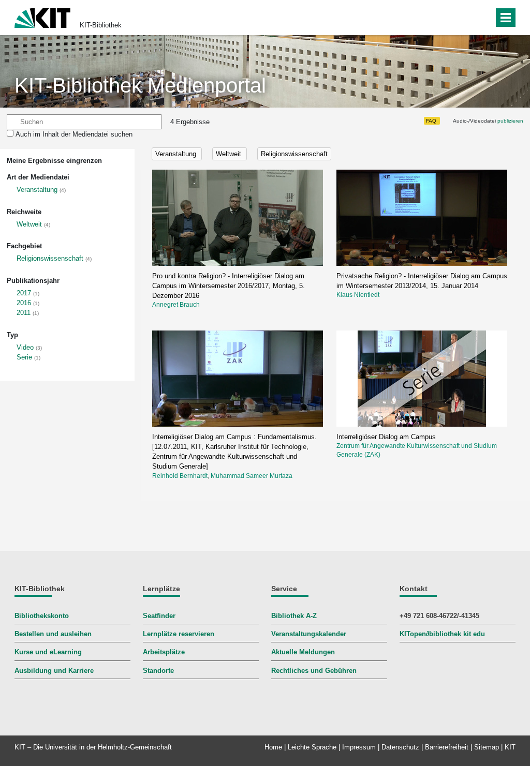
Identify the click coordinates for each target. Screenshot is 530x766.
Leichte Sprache (312, 747)
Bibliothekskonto (41, 616)
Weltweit (29, 224)
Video (25, 347)
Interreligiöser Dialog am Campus (386, 437)
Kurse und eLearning (48, 652)
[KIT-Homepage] (42, 16)
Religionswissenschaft (50, 258)
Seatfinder (159, 616)
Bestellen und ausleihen (53, 634)
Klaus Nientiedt (357, 295)
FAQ (431, 121)
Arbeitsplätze (164, 652)
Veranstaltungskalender (308, 634)
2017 (24, 293)
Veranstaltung (37, 189)
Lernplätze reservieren (178, 634)
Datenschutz (400, 747)
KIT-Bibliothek (101, 25)
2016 (24, 303)
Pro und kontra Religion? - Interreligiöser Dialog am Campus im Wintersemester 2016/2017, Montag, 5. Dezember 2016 (228, 285)
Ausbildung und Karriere (54, 670)
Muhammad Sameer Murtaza (251, 476)
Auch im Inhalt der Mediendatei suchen (74, 134)
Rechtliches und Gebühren (314, 670)
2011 (24, 313)
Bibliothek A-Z (294, 616)
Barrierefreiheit (446, 747)
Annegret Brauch (176, 305)
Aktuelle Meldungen (303, 652)
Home (273, 747)
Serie (24, 357)
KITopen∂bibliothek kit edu (442, 634)
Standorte (158, 670)
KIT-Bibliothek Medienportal (140, 85)
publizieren (510, 121)
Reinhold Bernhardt (180, 476)
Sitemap (486, 747)
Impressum (359, 747)
